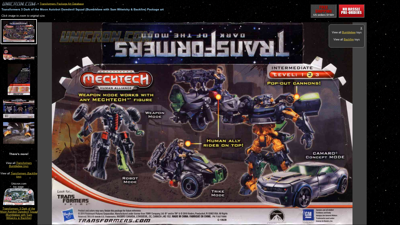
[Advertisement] (113, 20)
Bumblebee (349, 32)
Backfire (349, 39)
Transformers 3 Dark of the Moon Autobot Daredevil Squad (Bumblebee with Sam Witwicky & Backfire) (19, 213)
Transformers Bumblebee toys (20, 164)
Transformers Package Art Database (62, 3)
